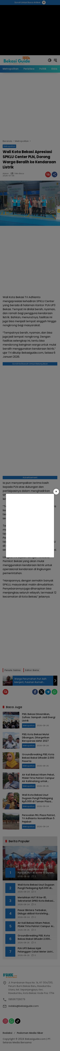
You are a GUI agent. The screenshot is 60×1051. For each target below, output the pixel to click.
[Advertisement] (30, 525)
